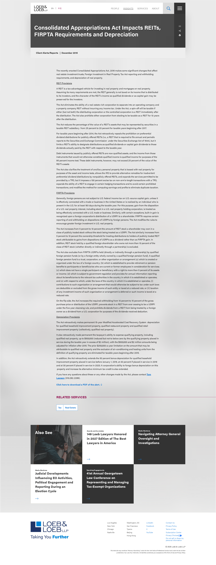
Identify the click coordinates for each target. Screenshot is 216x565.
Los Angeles (112, 522)
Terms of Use (171, 529)
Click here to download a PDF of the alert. (78, 384)
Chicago (110, 529)
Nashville (110, 532)
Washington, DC (133, 522)
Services (142, 8)
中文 (60, 8)
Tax (59, 407)
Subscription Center (173, 532)
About (155, 8)
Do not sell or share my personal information (174, 539)
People (115, 8)
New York (111, 526)
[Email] (180, 26)
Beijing (129, 532)
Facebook (150, 526)
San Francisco (132, 526)
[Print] (180, 35)
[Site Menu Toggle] (179, 8)
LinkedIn (149, 522)
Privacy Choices (172, 535)
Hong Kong (131, 535)
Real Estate (70, 407)
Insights (128, 8)
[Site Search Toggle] (168, 8)
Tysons (129, 529)
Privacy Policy (171, 526)
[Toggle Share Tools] (180, 31)
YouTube (149, 532)
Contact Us (170, 522)
